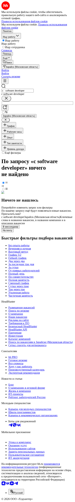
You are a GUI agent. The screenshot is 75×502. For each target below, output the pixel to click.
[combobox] (17, 90)
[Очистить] (6, 98)
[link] (7, 62)
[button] (5, 70)
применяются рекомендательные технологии (30, 465)
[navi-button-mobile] (4, 81)
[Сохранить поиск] (4, 108)
